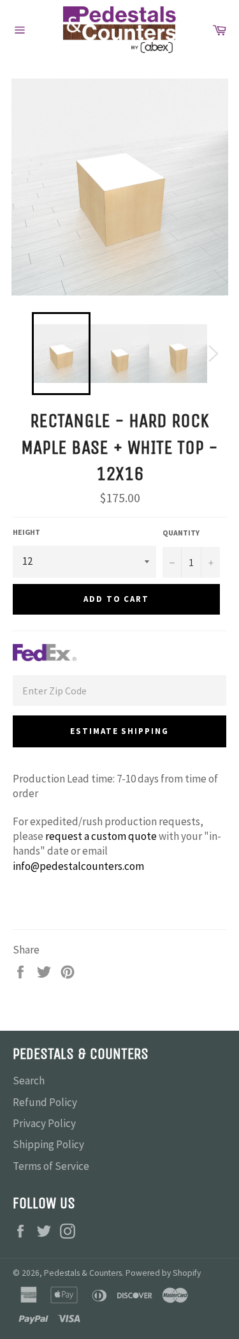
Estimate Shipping (119, 731)
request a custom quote (101, 836)
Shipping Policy (48, 1144)
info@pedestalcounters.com (78, 866)
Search (29, 1080)
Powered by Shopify (163, 1273)
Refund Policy (45, 1102)
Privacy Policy (44, 1123)
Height (26, 532)
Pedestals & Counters (83, 1273)
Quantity (181, 532)
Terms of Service (51, 1166)
